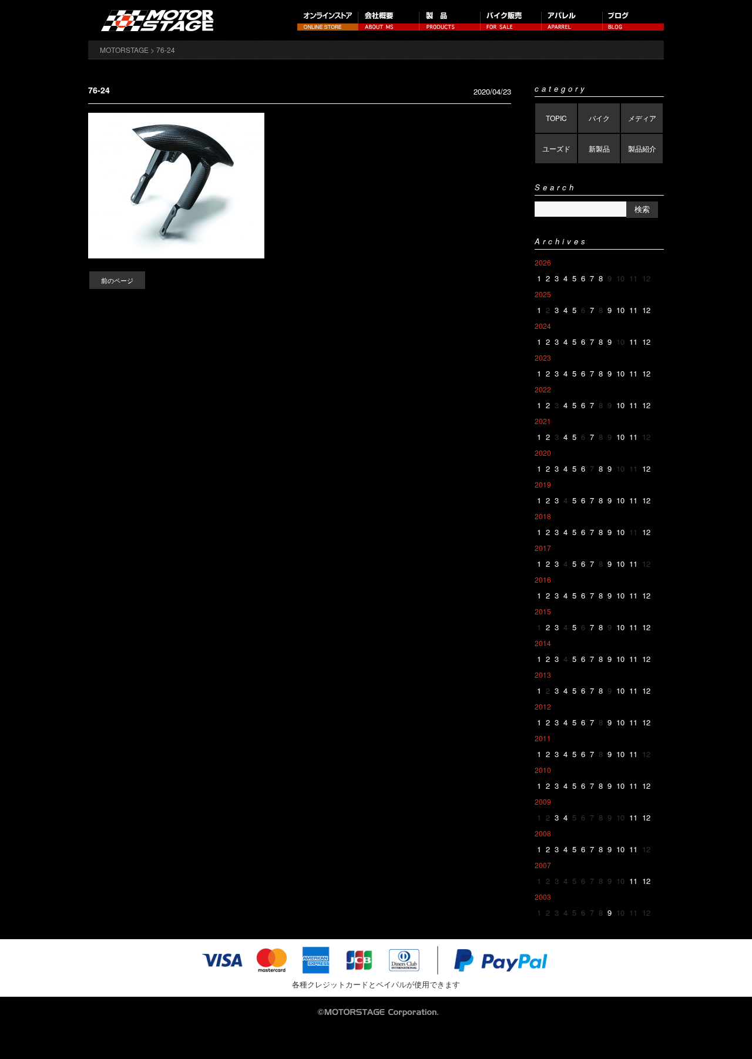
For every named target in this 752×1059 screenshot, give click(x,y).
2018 (543, 516)
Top (724, 1031)
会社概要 (388, 20)
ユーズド (556, 148)
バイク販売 (511, 20)
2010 (543, 770)
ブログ (633, 20)
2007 (543, 865)
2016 (543, 579)
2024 (543, 326)
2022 (543, 389)
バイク (599, 118)
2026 (543, 262)
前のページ (117, 280)
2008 (543, 833)
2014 (543, 643)
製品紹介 (642, 148)
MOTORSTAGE (124, 50)
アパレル (572, 20)
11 (633, 309)
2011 (543, 738)
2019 (543, 484)
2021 (543, 421)
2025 (543, 294)
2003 (543, 897)
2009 (543, 801)
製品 (450, 20)
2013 (543, 675)
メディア (642, 118)
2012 (543, 706)
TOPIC (556, 118)
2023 (543, 357)
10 (620, 309)
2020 (543, 453)
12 (646, 309)
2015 (543, 611)
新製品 (599, 148)
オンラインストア (327, 20)
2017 (543, 548)
